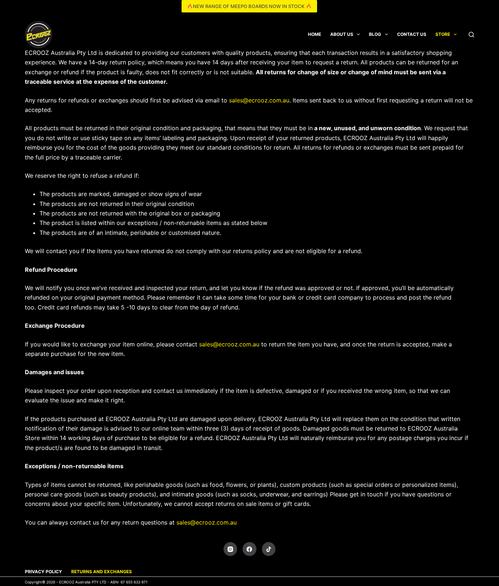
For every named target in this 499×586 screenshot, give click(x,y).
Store (442, 34)
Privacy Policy (43, 571)
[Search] (471, 34)
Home (314, 34)
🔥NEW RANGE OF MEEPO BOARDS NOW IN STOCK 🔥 (249, 6)
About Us (341, 34)
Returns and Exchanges (101, 571)
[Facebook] (249, 549)
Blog (375, 34)
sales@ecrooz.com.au (259, 100)
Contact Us (411, 34)
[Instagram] (230, 549)
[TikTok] (269, 549)
